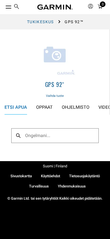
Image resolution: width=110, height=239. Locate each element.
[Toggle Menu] (3, 5)
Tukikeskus (40, 22)
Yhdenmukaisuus (72, 186)
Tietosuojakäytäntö (84, 176)
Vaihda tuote (55, 96)
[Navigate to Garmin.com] (55, 7)
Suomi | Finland (55, 166)
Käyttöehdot (50, 176)
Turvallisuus (39, 186)
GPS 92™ (55, 84)
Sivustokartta (21, 176)
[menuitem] (16, 7)
